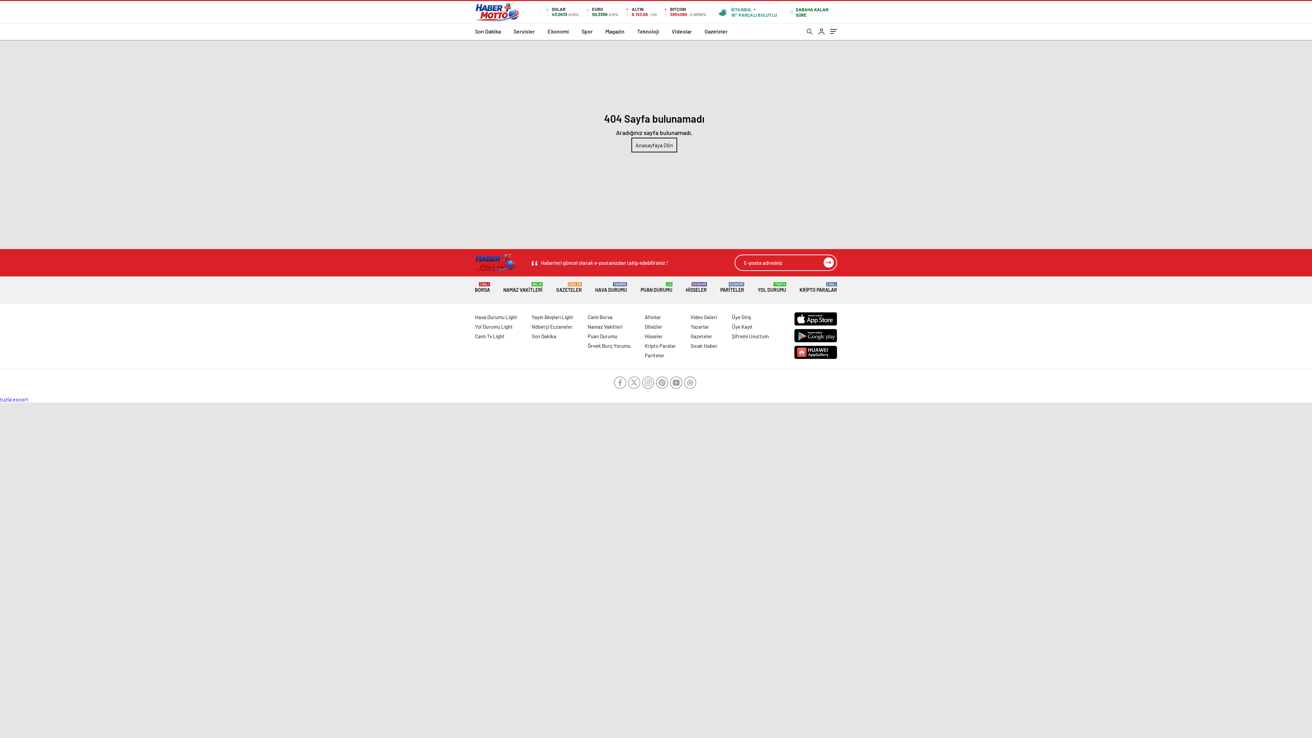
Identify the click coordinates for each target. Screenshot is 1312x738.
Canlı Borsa (600, 317)
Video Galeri (704, 317)
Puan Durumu (656, 287)
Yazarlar (700, 327)
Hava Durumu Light (496, 317)
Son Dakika (488, 31)
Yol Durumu (772, 287)
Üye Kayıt (742, 327)
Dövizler (653, 327)
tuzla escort (14, 399)
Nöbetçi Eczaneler (552, 327)
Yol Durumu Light (494, 327)
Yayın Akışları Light (552, 317)
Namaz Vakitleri (523, 287)
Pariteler (732, 287)
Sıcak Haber (704, 346)
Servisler (524, 31)
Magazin (615, 31)
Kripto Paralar (818, 287)
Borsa (482, 287)
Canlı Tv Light (490, 336)
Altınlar (653, 317)
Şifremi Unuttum (750, 336)
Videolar (682, 31)
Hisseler (696, 287)
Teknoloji (648, 31)
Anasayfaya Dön (654, 145)
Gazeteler (716, 31)
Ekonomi (558, 31)
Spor (587, 31)
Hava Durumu (611, 287)
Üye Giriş (741, 317)
